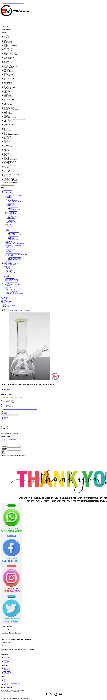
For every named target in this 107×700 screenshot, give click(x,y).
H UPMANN (9, 199)
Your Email (4, 448)
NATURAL (12, 204)
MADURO (12, 220)
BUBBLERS (12, 233)
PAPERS (8, 271)
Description (6, 417)
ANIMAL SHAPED (14, 232)
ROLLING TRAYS (11, 272)
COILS (8, 285)
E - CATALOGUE (7, 190)
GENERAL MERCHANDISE (10, 263)
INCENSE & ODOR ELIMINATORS (15, 243)
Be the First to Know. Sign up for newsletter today (12, 690)
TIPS (7, 274)
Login (23, 3)
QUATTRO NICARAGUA (15, 195)
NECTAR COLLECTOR (15, 234)
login (5, 439)
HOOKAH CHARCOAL (12, 280)
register (9, 439)
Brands (5, 679)
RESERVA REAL (13, 217)
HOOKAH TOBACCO (12, 282)
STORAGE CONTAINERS (13, 253)
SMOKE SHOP (7, 224)
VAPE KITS (9, 295)
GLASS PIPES (10, 230)
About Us (5, 668)
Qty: (2, 411)
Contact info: (4, 649)
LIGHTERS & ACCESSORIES (13, 245)
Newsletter (5, 684)
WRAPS (8, 275)
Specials (5, 680)
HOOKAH (6, 276)
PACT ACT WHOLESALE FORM (12, 3)
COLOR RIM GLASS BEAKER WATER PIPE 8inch (16, 310)
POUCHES (6, 191)
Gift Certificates (7, 681)
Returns (5, 660)
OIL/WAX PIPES (13, 236)
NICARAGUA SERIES (15, 209)
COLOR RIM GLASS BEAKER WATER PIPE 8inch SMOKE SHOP (20, 409)
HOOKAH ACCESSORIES (13, 279)
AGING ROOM (10, 194)
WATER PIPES (10, 255)
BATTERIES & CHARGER (13, 284)
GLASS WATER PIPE (14, 258)
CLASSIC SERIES (13, 207)
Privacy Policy (6, 671)
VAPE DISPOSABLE (11, 292)
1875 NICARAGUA (14, 216)
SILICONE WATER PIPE (15, 259)
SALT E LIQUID (10, 289)
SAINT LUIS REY (11, 218)
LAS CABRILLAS (11, 203)
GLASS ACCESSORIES (12, 242)
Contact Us (6, 661)
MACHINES (9, 270)
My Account (6, 657)
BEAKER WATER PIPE (15, 257)
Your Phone (4, 449)
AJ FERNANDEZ (13, 200)
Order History (6, 658)
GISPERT (8, 197)
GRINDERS (9, 241)
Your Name (4, 446)
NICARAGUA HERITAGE (16, 201)
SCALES (8, 250)
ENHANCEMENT (11, 264)
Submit (2, 451)
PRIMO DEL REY (10, 212)
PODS (7, 288)
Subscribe (16, 691)
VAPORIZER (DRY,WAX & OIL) (14, 293)
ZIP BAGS (9, 261)
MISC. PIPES (9, 246)
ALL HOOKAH (10, 278)
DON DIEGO (9, 196)
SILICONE (12, 237)
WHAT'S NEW (7, 262)
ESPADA (11, 208)
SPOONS (11, 238)
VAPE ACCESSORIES (12, 291)
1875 (10, 215)
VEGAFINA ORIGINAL (12, 222)
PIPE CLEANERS (10, 249)
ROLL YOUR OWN (8, 266)
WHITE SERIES (13, 211)
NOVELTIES (9, 247)
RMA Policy (6, 673)
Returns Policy (6, 669)
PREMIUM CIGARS (8, 192)
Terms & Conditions (8, 672)
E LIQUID (9, 287)
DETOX (8, 228)
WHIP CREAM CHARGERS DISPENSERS (17, 254)
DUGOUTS (9, 229)
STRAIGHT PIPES (14, 240)
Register (23, 1)
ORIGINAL (12, 221)
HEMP (8, 268)
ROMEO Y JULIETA (11, 213)
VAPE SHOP (6, 283)
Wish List (5, 662)
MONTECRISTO (10, 205)
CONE (8, 267)
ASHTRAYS (9, 226)
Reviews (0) (6, 418)
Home (4, 309)
